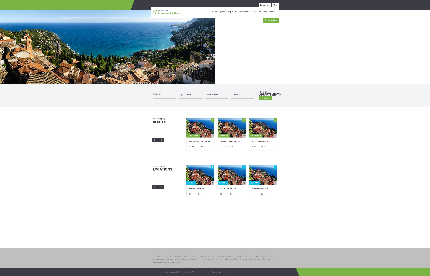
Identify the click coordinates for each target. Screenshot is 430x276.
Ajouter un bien (271, 20)
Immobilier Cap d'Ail (186, 272)
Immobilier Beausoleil (170, 272)
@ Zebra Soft (217, 272)
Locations (162, 168)
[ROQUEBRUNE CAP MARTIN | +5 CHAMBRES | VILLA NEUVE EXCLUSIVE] (263, 175)
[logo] (167, 12)
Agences (271, 12)
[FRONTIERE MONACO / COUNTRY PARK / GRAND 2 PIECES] (200, 175)
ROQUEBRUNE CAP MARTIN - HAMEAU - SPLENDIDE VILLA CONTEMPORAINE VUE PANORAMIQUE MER (230, 189)
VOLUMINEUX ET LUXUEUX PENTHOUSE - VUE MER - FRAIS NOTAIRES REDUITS (200, 141)
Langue (264, 5)
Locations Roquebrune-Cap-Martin (253, 12)
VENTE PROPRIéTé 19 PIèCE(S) (261, 141)
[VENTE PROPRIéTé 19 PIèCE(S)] (263, 128)
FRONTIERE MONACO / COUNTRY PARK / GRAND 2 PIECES (200, 189)
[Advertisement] (215, 220)
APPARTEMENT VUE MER (231, 141)
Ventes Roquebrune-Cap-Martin (224, 12)
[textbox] (162, 95)
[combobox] (164, 95)
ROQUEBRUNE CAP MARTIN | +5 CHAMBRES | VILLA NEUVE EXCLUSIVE (262, 189)
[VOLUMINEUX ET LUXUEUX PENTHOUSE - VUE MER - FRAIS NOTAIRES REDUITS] (200, 128)
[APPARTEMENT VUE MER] (232, 128)
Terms (226, 272)
